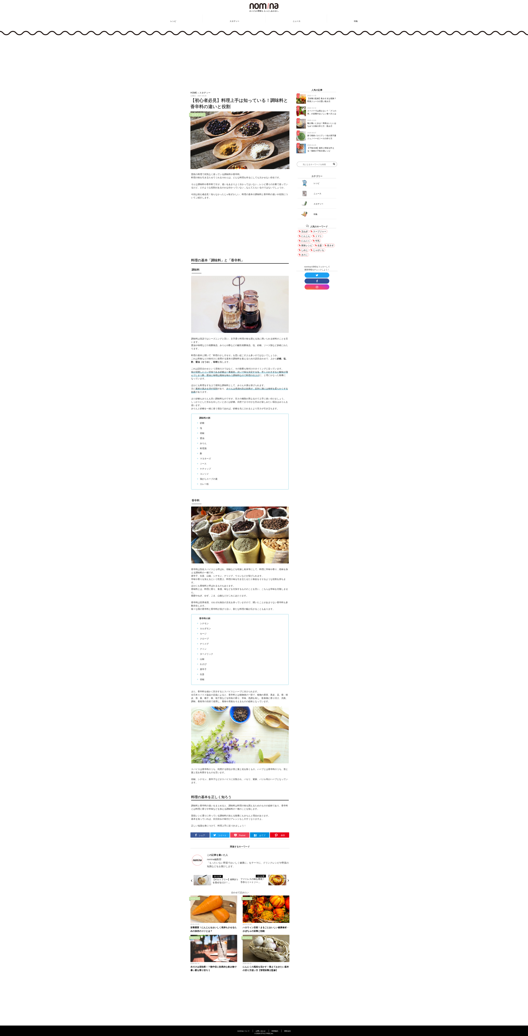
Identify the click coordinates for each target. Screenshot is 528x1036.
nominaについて (243, 1031)
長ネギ (330, 245)
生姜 (319, 245)
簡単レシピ (306, 245)
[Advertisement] (264, 61)
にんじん (305, 236)
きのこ (304, 254)
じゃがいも (318, 250)
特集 (356, 21)
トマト (318, 236)
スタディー (234, 21)
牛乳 (317, 240)
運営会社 (287, 1031)
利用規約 (275, 1031)
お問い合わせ (261, 1031)
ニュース (296, 21)
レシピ (173, 21)
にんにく (305, 240)
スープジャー (319, 231)
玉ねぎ (304, 231)
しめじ (304, 250)
